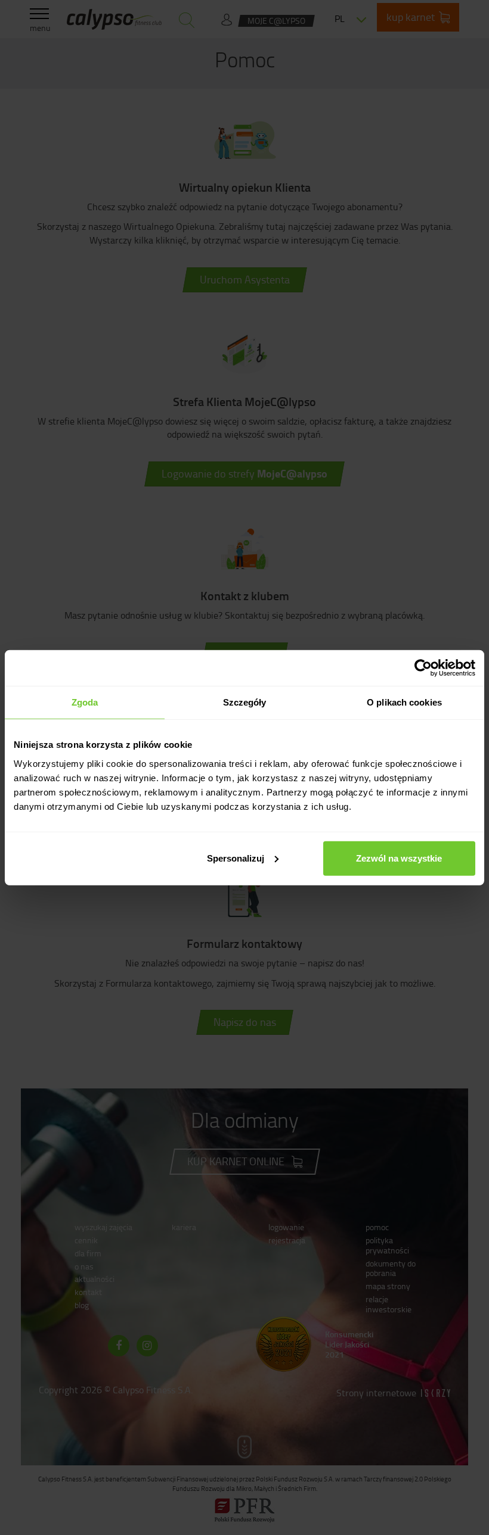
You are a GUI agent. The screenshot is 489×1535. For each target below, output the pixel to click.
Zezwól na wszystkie (399, 858)
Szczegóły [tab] (245, 702)
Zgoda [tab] (85, 702)
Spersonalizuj (235, 858)
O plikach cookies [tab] (404, 702)
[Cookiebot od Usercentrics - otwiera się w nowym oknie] (423, 668)
